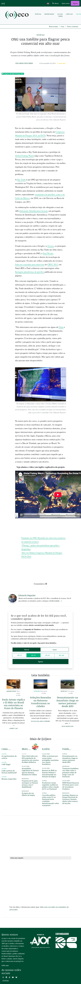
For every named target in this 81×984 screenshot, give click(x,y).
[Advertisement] (40, 835)
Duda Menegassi (67, 726)
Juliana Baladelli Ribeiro (40, 721)
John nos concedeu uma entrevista (29, 264)
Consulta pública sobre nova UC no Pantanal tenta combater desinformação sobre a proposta (50, 800)
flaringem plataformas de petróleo (29, 271)
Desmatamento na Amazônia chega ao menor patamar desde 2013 (67, 702)
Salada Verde (60, 15)
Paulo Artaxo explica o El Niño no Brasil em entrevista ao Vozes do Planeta (13, 704)
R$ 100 (61, 655)
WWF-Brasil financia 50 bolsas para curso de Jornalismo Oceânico (70, 786)
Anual (54, 649)
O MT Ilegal (6, 764)
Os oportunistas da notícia (9, 757)
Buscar (56, 3)
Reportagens (49, 14)
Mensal (26, 649)
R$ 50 (47, 655)
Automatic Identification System (34, 210)
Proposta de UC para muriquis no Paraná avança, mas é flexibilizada (30, 783)
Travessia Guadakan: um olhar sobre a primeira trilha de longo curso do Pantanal (70, 772)
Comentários (39, 583)
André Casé (13, 728)
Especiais (69, 14)
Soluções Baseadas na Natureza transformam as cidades (40, 702)
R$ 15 (20, 655)
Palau (61, 327)
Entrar (6, 981)
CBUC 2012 (52, 264)
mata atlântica (26, 749)
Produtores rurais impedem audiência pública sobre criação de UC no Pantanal (50, 786)
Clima (62, 26)
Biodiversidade (53, 26)
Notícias (38, 14)
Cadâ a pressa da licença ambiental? (9, 771)
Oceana (50, 245)
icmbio (46, 749)
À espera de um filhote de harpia (28, 794)
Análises (37, 691)
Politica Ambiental (72, 26)
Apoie (75, 3)
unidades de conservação (67, 749)
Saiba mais (5, 965)
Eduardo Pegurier (24, 63)
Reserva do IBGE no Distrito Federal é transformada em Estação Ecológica (49, 773)
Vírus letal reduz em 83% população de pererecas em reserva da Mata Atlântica (30, 759)
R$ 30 (33, 655)
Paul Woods (48, 253)
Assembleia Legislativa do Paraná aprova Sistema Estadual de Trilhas (30, 771)
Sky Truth (21, 179)
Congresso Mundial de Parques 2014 (14, 74)
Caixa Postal (6, 749)
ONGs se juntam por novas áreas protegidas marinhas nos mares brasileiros (50, 760)
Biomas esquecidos (9, 779)
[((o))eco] (17, 15)
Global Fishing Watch (24, 155)
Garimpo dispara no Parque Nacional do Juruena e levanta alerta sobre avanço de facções (70, 799)
